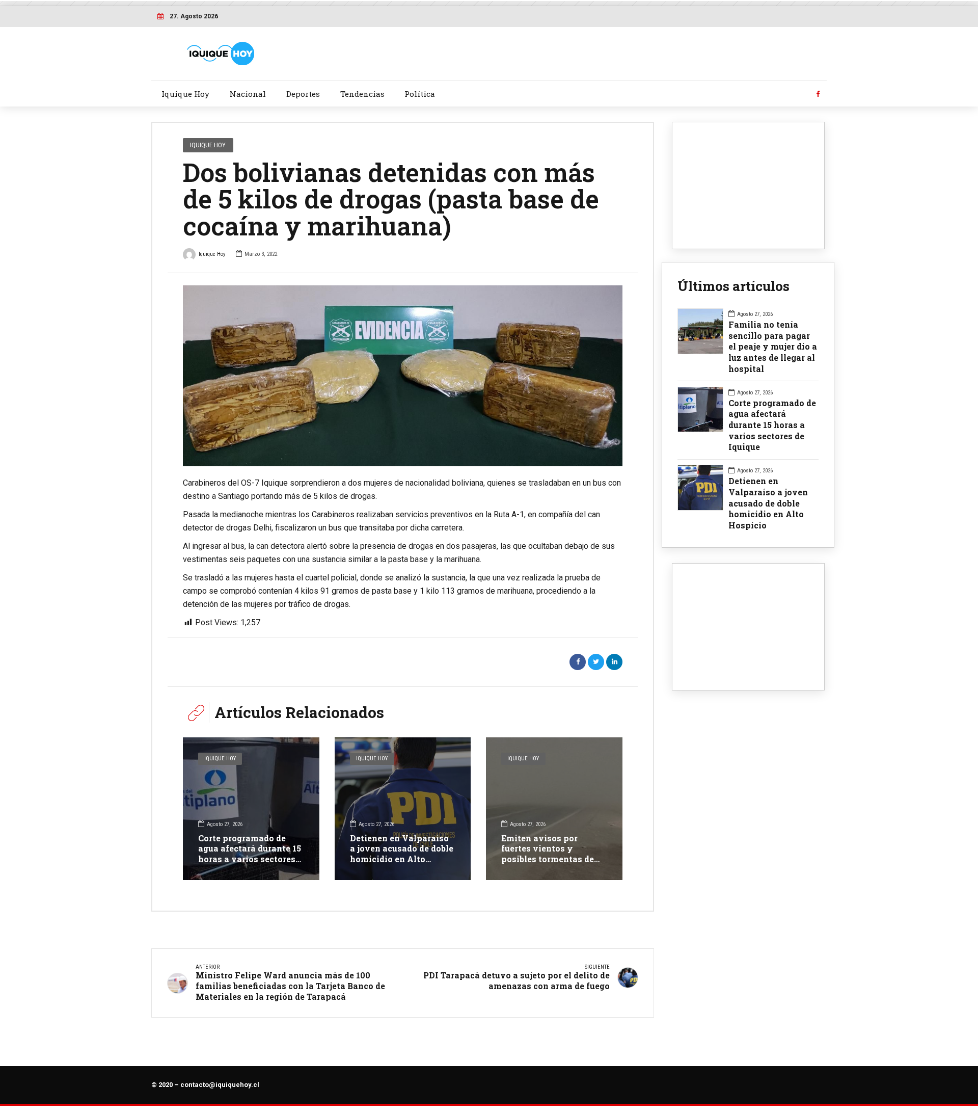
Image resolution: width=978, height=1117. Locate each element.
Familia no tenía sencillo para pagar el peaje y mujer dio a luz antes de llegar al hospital (772, 346)
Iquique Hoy (185, 94)
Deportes (303, 94)
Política (419, 94)
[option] (402, 375)
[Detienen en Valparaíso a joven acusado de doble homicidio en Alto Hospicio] (403, 809)
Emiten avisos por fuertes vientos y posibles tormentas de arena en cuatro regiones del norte (553, 859)
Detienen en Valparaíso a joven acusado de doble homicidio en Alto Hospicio (401, 854)
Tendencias (362, 94)
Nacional (248, 94)
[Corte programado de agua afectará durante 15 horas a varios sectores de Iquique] (251, 809)
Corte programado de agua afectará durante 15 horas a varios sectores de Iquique (249, 854)
